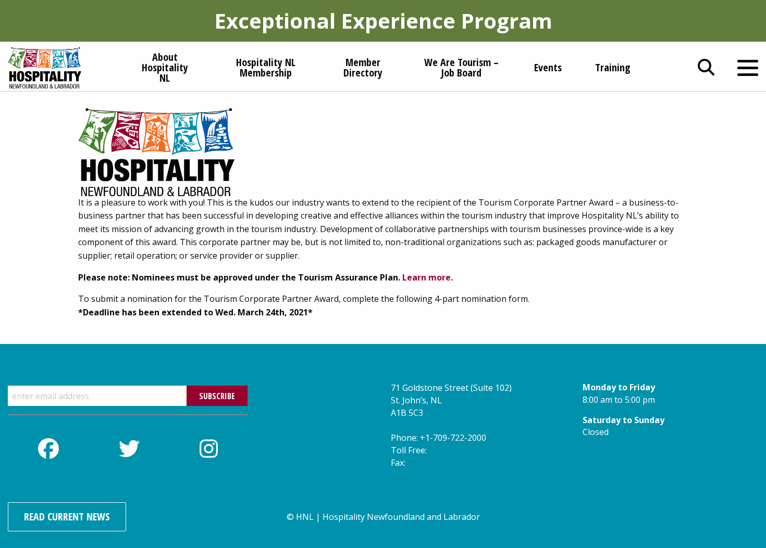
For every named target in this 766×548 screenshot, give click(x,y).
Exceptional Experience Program (383, 20)
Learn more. (427, 277)
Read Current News (67, 516)
